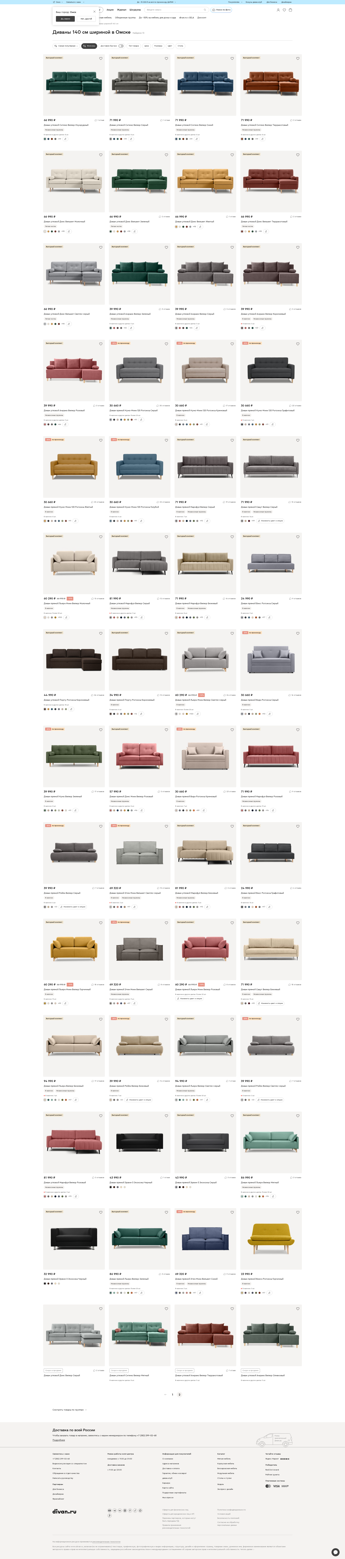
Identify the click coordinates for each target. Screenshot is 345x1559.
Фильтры (91, 46)
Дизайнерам (58, 1494)
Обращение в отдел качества (66, 1473)
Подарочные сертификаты (174, 1493)
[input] (176, 9)
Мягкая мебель (224, 1459)
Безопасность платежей (228, 1518)
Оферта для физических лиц (175, 1510)
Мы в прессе (167, 1498)
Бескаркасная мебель (227, 1468)
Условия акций (223, 1514)
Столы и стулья (224, 1478)
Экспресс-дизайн (225, 1489)
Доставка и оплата (171, 1468)
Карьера (166, 1483)
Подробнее (59, 1440)
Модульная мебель (225, 1473)
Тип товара (134, 46)
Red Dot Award (272, 1470)
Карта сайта (168, 1488)
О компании (167, 1459)
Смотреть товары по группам (68, 1410)
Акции (110, 9)
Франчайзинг (58, 1499)
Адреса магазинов (170, 1464)
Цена (146, 46)
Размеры (158, 46)
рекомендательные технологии (106, 1542)
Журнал (121, 9)
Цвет (170, 46)
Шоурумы (135, 9)
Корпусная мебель (225, 1464)
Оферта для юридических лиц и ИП (178, 1514)
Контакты (57, 1468)
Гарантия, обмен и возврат (174, 1473)
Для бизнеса (58, 1489)
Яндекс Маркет (272, 1459)
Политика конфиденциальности (231, 1510)
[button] (278, 10)
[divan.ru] (64, 1511)
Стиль (180, 46)
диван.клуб (167, 1478)
